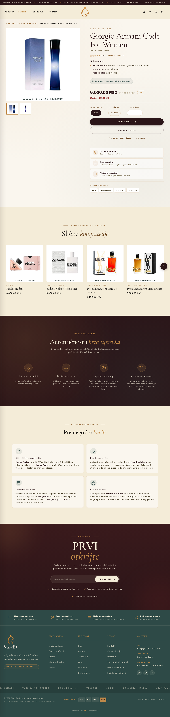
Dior (80, 646)
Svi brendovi (84, 673)
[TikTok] (145, 672)
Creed (81, 662)
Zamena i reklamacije (118, 662)
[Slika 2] (25, 109)
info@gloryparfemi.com (149, 648)
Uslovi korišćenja (115, 667)
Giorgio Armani (28, 24)
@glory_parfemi (145, 657)
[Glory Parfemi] (11, 642)
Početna (11, 24)
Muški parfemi (56, 646)
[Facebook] (152, 672)
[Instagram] (139, 672)
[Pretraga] (144, 12)
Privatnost (142, 699)
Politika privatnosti (116, 673)
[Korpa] (162, 12)
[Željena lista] (156, 12)
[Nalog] (150, 12)
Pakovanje (96, 107)
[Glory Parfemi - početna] (85, 12)
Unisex (52, 656)
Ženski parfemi (56, 651)
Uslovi (153, 699)
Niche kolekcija (56, 662)
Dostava (111, 656)
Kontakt (111, 646)
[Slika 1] (12, 109)
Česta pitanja (114, 651)
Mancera (82, 667)
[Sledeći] (163, 266)
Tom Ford (83, 656)
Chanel (81, 651)
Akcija (52, 667)
